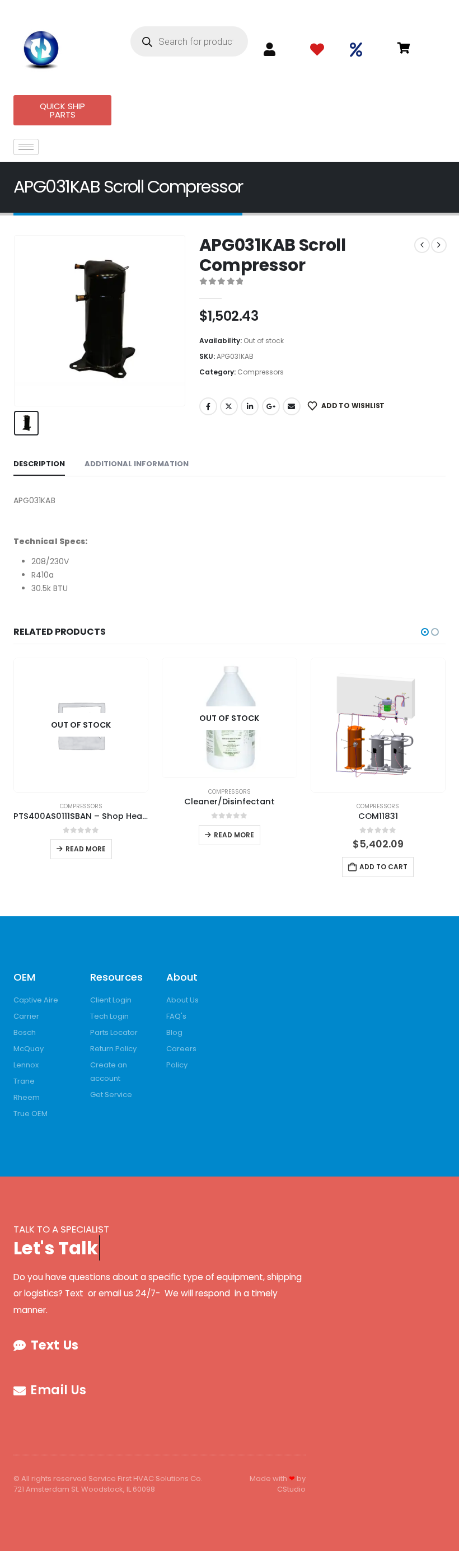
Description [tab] (39, 463)
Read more (85, 849)
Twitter (229, 406)
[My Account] (269, 50)
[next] (439, 245)
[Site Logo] (41, 47)
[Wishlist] (317, 50)
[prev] (422, 245)
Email (292, 406)
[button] (425, 632)
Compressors (260, 372)
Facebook (208, 406)
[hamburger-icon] (26, 147)
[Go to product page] (378, 725)
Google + (271, 406)
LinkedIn (250, 406)
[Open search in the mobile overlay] (189, 41)
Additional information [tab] (137, 463)
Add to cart (383, 866)
